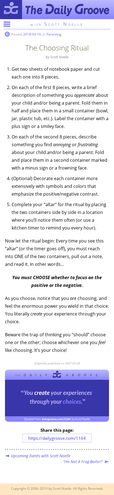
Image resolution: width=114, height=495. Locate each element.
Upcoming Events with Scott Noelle (41, 455)
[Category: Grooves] (7, 34)
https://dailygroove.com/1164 (57, 438)
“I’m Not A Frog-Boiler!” (83, 461)
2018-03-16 (32, 34)
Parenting (53, 34)
